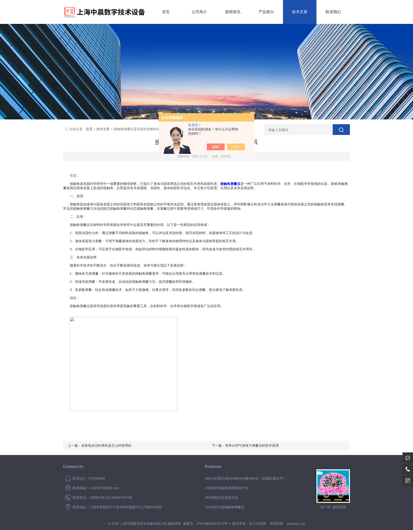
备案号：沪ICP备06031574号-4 (206, 523)
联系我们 (333, 12)
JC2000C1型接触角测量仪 (224, 507)
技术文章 (299, 12)
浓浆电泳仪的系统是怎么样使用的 (106, 445)
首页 (166, 12)
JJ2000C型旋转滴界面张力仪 (226, 488)
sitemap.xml (296, 523)
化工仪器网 (257, 523)
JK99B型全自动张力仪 (221, 497)
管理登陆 (276, 523)
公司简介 (199, 12)
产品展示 (266, 12)
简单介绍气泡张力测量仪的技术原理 (252, 445)
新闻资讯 (232, 12)
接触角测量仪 (230, 184)
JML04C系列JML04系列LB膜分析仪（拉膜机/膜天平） (245, 478)
